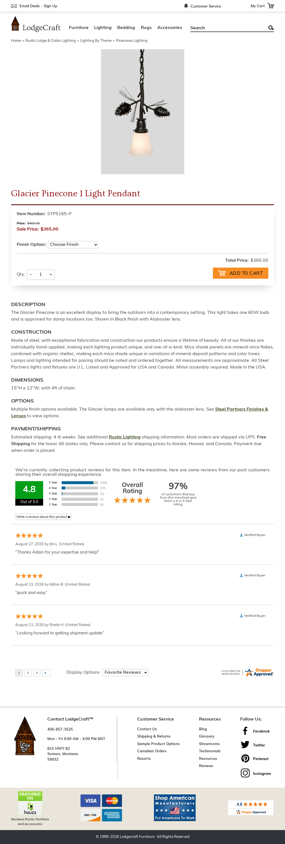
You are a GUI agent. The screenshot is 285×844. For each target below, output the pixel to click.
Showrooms (209, 744)
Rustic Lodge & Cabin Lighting (50, 41)
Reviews (206, 766)
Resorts (144, 759)
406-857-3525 (60, 729)
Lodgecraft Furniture (137, 837)
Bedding (126, 28)
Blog (203, 729)
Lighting (103, 28)
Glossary (206, 736)
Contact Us (147, 729)
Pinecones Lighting (132, 41)
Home (16, 41)
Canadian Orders (152, 751)
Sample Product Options (158, 744)
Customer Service (206, 6)
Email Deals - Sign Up (38, 6)
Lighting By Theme (96, 41)
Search (271, 27)
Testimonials (210, 751)
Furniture (79, 28)
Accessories (169, 28)
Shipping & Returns (154, 736)
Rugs (146, 28)
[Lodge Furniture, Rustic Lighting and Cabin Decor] (36, 24)
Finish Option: (31, 244)
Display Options (83, 672)
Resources (208, 759)
